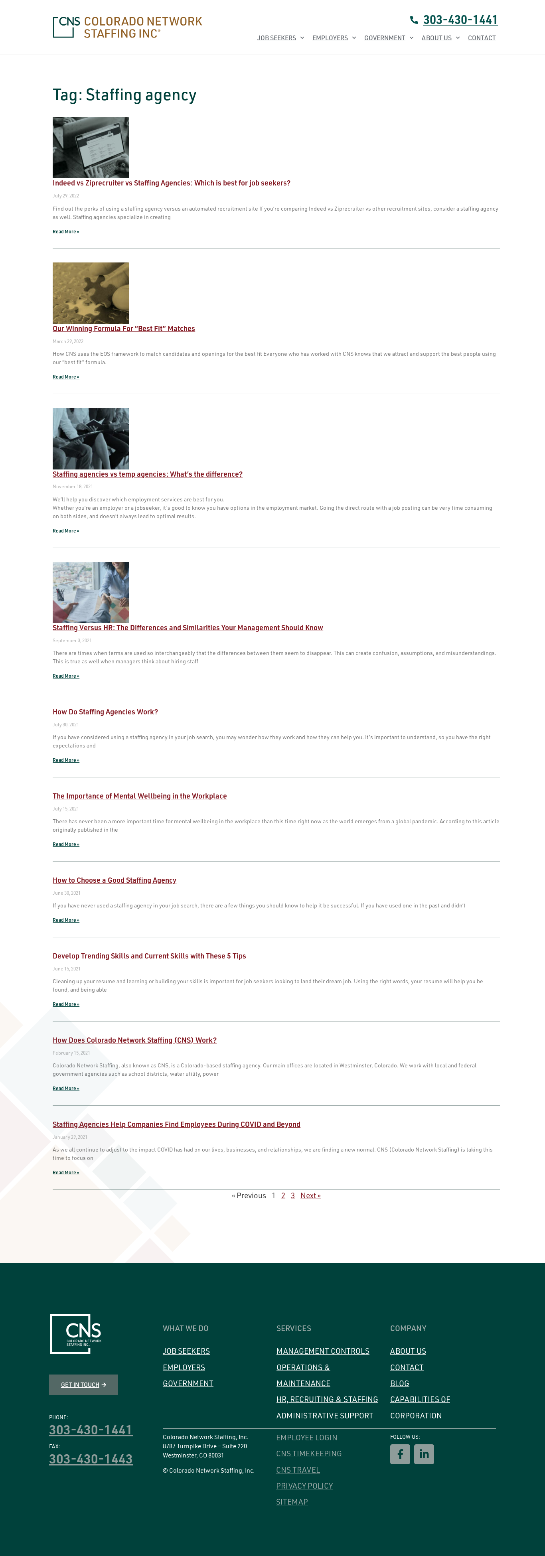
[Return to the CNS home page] (76, 1334)
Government (384, 38)
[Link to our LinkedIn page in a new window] (424, 1454)
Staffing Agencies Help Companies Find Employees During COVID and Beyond (176, 1123)
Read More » (66, 232)
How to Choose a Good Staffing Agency (114, 879)
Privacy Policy (304, 1486)
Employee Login (307, 1437)
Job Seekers (276, 38)
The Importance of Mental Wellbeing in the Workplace (140, 795)
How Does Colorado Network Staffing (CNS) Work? (135, 1039)
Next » (310, 1195)
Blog (399, 1383)
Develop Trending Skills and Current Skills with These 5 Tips (149, 955)
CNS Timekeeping (309, 1453)
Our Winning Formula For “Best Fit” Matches (124, 328)
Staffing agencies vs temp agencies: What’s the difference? (148, 473)
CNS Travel (298, 1470)
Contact (482, 38)
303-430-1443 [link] (91, 1458)
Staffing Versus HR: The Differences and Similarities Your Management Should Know (188, 627)
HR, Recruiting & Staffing (327, 1399)
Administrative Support (324, 1415)
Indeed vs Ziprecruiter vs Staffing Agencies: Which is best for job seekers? (171, 182)
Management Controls (322, 1351)
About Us (437, 38)
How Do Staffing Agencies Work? (105, 711)
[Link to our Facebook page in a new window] (400, 1454)
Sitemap (292, 1502)
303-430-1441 (460, 19)
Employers (330, 38)
